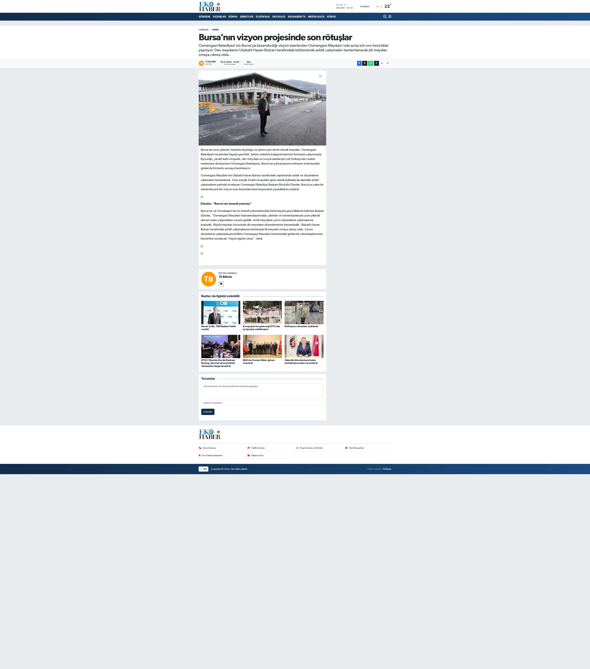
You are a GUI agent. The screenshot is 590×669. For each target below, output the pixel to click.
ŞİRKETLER (246, 16)
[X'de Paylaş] (364, 63)
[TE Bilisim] (208, 279)
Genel (215, 30)
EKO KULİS (278, 16)
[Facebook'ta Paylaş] (359, 63)
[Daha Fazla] (376, 63)
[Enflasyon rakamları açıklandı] (304, 312)
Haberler (203, 30)
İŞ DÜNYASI (263, 16)
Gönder (207, 412)
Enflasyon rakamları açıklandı (301, 326)
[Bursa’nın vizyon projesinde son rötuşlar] (262, 108)
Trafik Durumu (258, 448)
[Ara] (385, 17)
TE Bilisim (225, 276)
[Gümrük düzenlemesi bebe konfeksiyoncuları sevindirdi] (304, 346)
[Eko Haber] (210, 6)
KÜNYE (331, 16)
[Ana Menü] (389, 17)
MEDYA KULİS (316, 16)
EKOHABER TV (296, 16)
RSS (205, 469)
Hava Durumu (209, 448)
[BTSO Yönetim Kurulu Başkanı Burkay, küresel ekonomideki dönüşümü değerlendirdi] (220, 346)
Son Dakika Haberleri (212, 455)
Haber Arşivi (257, 455)
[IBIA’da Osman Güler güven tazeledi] (262, 346)
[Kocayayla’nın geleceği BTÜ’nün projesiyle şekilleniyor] (262, 312)
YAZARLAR (219, 16)
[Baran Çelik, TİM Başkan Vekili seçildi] (220, 312)
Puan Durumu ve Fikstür (311, 448)
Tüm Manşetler (356, 448)
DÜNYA (232, 16)
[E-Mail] (221, 283)
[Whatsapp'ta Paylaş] (370, 63)
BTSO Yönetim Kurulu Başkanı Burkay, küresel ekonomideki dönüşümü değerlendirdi (218, 363)
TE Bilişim (386, 469)
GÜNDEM (204, 16)
